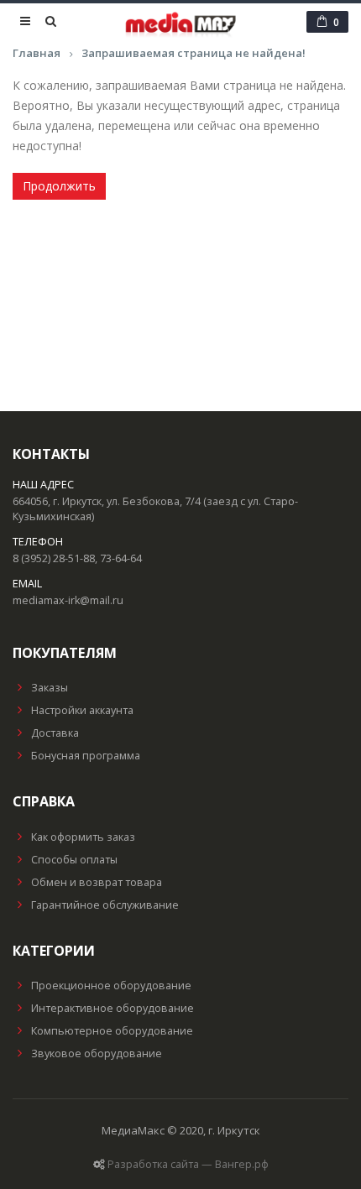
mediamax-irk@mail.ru (68, 600)
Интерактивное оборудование (112, 1008)
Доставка (55, 733)
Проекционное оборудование (111, 985)
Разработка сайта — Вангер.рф (188, 1164)
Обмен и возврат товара (96, 882)
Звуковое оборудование (96, 1053)
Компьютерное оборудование (112, 1031)
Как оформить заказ (83, 837)
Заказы (49, 688)
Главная (36, 52)
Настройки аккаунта (82, 710)
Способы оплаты (74, 860)
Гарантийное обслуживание (105, 905)
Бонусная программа (85, 755)
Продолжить (59, 186)
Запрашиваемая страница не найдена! (193, 52)
